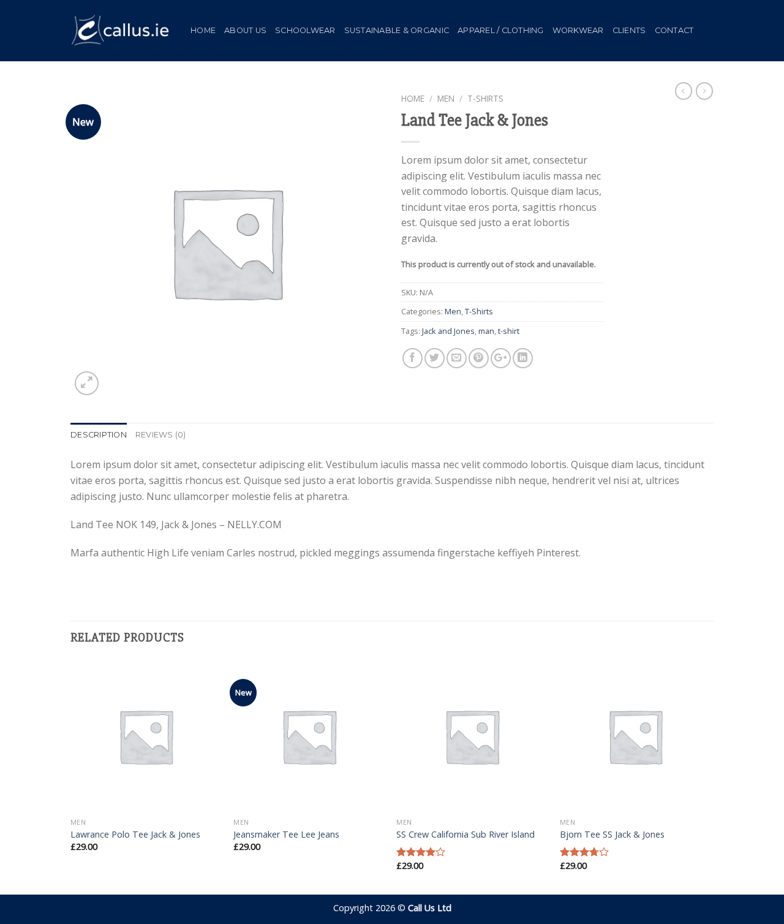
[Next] (710, 776)
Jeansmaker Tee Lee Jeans (286, 834)
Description (98, 434)
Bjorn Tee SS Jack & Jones (612, 834)
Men (445, 98)
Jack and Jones (448, 330)
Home (203, 30)
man (486, 330)
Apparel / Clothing (501, 30)
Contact (674, 30)
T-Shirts (485, 98)
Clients (629, 30)
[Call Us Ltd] (121, 30)
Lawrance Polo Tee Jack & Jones (135, 834)
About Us (245, 30)
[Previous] (71, 776)
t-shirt (508, 330)
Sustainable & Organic (396, 30)
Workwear (578, 30)
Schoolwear (305, 30)
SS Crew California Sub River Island (465, 834)
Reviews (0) (160, 434)
